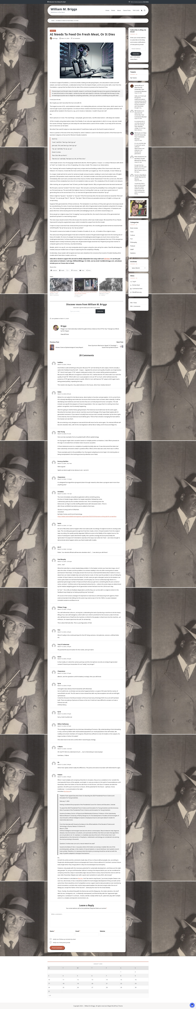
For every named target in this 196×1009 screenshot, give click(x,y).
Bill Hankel (138, 111)
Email (77, 931)
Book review (134, 228)
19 (78, 983)
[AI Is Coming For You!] (111, 284)
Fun (131, 239)
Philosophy (133, 242)
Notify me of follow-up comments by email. (64, 939)
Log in (134, 281)
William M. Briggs (64, 9)
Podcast (132, 246)
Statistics (53, 30)
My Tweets (133, 78)
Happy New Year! (54, 292)
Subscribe (100, 311)
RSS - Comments (135, 306)
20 (92, 983)
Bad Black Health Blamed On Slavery (140, 177)
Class (131, 231)
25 (63, 987)
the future (67, 791)
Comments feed (137, 288)
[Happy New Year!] (61, 284)
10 (49, 980)
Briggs (63, 326)
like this (80, 878)
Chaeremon (61, 477)
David (136, 175)
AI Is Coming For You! (104, 292)
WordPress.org (136, 292)
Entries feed (136, 285)
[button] (65, 334)
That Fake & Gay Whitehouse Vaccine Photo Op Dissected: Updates (86, 292)
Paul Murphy (62, 559)
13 (92, 980)
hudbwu (60, 362)
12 (78, 980)
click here (107, 259)
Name (52, 931)
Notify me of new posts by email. (61, 942)
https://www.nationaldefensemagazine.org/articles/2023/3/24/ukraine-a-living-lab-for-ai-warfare (87, 516)
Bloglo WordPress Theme (115, 1006)
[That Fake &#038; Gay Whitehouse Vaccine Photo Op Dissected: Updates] (86, 284)
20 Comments (76, 38)
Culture (132, 235)
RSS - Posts (133, 303)
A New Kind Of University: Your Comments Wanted (140, 88)
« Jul (50, 995)
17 (49, 983)
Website (102, 931)
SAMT (132, 249)
